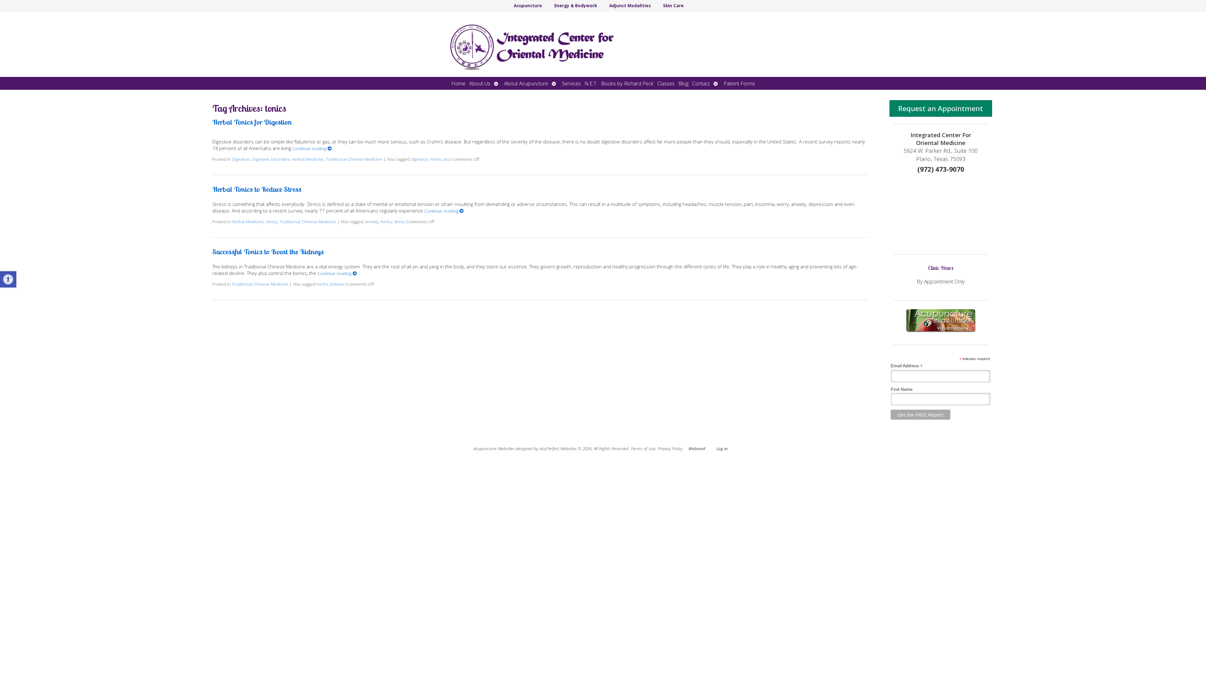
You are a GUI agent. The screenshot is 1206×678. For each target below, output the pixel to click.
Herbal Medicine (307, 159)
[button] (8, 279)
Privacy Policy (670, 448)
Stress (271, 221)
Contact (701, 83)
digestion (419, 159)
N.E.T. (590, 83)
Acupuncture (528, 5)
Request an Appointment (940, 108)
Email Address (907, 366)
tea (447, 159)
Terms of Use (643, 448)
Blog (683, 83)
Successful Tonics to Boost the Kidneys (268, 251)
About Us (479, 83)
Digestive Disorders (271, 159)
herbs (436, 159)
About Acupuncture (526, 83)
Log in (722, 448)
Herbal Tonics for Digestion (252, 121)
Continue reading (310, 148)
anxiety (371, 221)
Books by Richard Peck (627, 83)
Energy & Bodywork (575, 5)
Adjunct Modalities (630, 5)
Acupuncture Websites (493, 448)
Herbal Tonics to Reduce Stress (257, 189)
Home (458, 83)
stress (399, 221)
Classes (666, 83)
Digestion (241, 159)
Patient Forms (739, 83)
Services (571, 83)
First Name (902, 389)
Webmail (696, 448)
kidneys (337, 284)
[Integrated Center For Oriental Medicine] (603, 44)
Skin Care (673, 5)
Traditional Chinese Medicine (354, 159)
